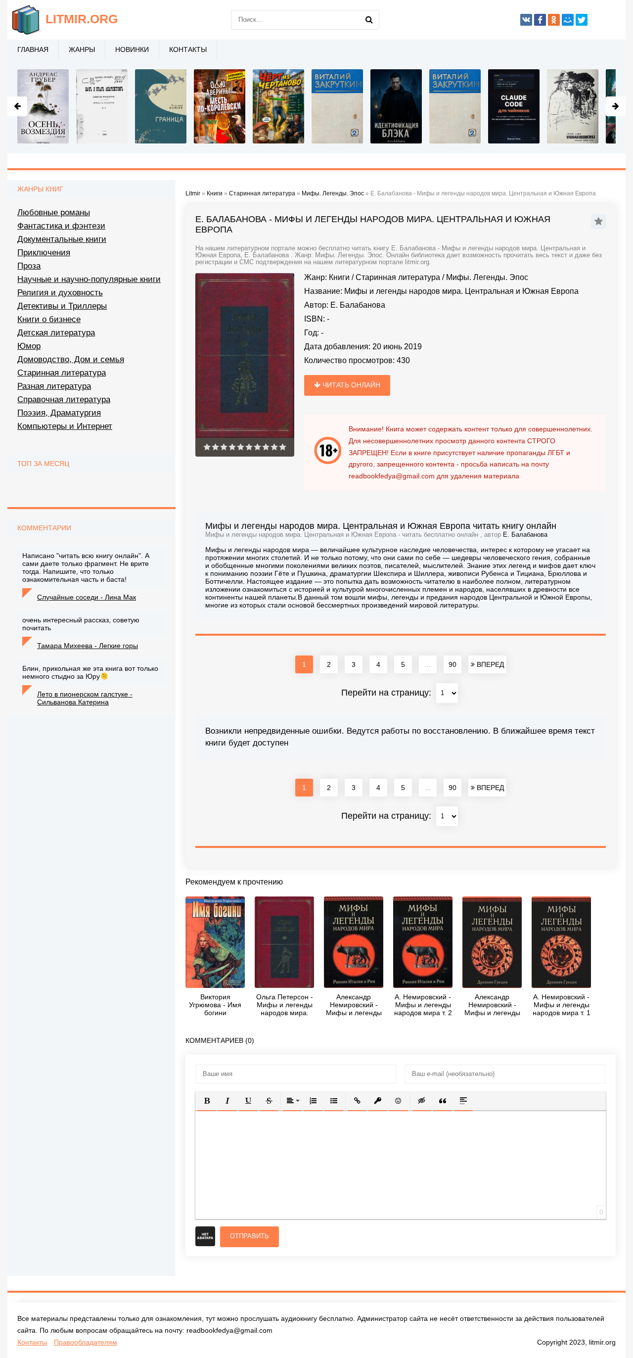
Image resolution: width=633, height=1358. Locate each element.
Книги (339, 277)
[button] (206, 1100)
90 (452, 664)
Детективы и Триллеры (62, 306)
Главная (32, 49)
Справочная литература (63, 399)
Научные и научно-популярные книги (89, 279)
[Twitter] (582, 20)
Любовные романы (53, 212)
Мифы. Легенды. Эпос (487, 277)
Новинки (132, 49)
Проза (29, 266)
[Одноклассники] (554, 20)
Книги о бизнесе (49, 319)
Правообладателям (85, 1342)
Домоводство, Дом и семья (70, 359)
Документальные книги (61, 239)
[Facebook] (540, 20)
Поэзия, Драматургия (59, 413)
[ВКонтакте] (526, 20)
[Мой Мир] (568, 20)
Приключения (43, 252)
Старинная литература (398, 277)
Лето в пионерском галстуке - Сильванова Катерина (85, 698)
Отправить (249, 1236)
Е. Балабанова (357, 305)
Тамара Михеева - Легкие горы (87, 646)
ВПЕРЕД (489, 664)
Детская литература (56, 332)
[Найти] (369, 20)
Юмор (29, 346)
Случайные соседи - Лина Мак (86, 597)
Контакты (188, 49)
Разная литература (54, 386)
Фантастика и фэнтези (61, 226)
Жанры (82, 49)
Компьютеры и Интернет (64, 426)
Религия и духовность (60, 292)
